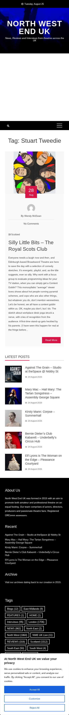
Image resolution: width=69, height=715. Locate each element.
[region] (34, 684)
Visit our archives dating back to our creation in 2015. (33, 582)
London (36, 621)
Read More (51, 340)
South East (15, 648)
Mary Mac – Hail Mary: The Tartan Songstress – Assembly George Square (43, 393)
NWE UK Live (42, 635)
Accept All (34, 689)
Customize (34, 698)
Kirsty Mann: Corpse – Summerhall (23, 547)
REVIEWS (16, 641)
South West (37, 648)
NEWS (14, 628)
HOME (35, 615)
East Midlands (33, 608)
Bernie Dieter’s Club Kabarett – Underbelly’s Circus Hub (40, 437)
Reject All (34, 707)
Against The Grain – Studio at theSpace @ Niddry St (32, 534)
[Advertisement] (34, 87)
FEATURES (15, 615)
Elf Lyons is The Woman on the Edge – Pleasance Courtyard (43, 459)
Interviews (15, 621)
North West (17, 635)
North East (34, 628)
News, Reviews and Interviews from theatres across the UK (34, 39)
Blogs (12, 608)
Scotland (15, 234)
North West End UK (34, 27)
